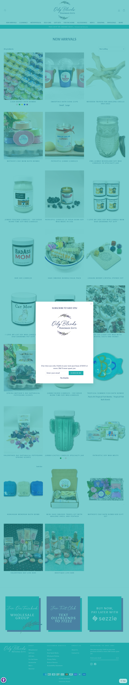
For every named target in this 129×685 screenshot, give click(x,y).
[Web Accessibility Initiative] (3, 680)
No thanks (64, 378)
